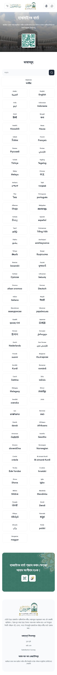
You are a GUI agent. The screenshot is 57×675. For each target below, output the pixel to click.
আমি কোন (28, 646)
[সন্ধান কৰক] (52, 6)
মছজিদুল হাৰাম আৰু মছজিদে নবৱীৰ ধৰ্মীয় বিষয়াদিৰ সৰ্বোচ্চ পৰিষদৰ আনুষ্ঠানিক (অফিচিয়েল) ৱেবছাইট (28, 662)
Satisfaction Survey (28, 650)
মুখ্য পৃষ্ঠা (28, 641)
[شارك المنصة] (24, 578)
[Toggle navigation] (7, 6)
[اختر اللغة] (46, 6)
